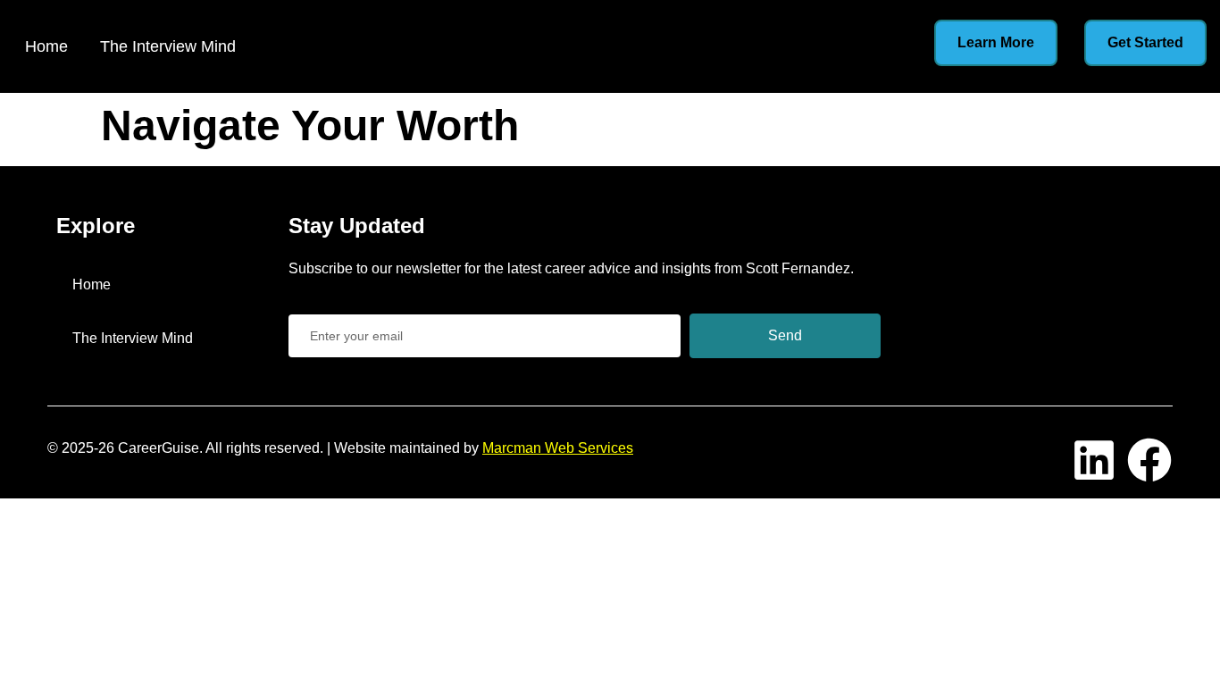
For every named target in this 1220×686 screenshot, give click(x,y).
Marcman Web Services (557, 448)
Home (46, 46)
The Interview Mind (168, 46)
